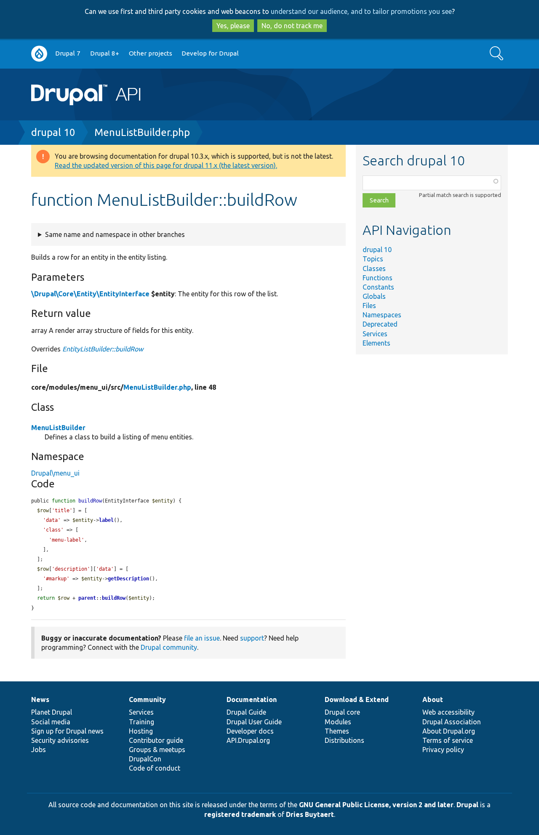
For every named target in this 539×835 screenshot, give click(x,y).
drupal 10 (53, 132)
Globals (374, 296)
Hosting (141, 731)
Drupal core (342, 712)
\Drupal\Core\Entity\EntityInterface (90, 294)
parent (87, 598)
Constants (378, 287)
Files (369, 305)
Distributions (344, 740)
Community (147, 699)
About (432, 699)
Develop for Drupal (210, 53)
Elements (376, 343)
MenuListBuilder (58, 427)
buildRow (113, 598)
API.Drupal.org (248, 740)
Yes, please (233, 25)
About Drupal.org (448, 731)
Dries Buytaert (310, 814)
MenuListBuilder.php (142, 132)
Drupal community (169, 647)
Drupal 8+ (104, 53)
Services (375, 334)
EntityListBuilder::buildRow (102, 349)
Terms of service (447, 740)
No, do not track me (292, 25)
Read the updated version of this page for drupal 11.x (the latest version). (166, 165)
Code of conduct (154, 768)
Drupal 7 (67, 53)
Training (141, 722)
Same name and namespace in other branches (115, 234)
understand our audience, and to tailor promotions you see (361, 11)
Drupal (467, 804)
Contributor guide (156, 740)
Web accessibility (448, 712)
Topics (373, 259)
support (252, 638)
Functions (377, 278)
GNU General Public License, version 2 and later (376, 804)
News (40, 699)
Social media (50, 722)
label (106, 520)
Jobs (38, 749)
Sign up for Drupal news (67, 731)
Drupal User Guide (254, 722)
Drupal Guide (246, 712)
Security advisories (60, 740)
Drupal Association (451, 722)
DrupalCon (145, 759)
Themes (337, 731)
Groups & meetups (157, 749)
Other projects (150, 53)
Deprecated (380, 324)
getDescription (128, 579)
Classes (374, 268)
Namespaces (382, 315)
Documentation (252, 699)
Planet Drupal (51, 712)
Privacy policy (443, 749)
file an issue (202, 638)
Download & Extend (357, 699)
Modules (338, 722)
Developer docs (250, 731)
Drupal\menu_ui (55, 473)
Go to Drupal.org (39, 53)
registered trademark (240, 814)
